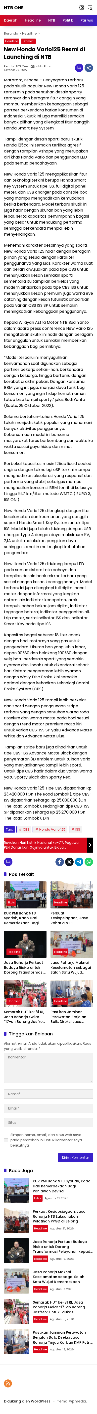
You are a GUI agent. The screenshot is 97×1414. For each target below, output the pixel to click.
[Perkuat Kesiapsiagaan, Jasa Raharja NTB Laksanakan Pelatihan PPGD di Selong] (71, 894)
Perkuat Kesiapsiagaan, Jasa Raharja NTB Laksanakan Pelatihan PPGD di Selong (70, 918)
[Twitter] (69, 862)
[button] (82, 8)
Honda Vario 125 (52, 829)
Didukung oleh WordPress (27, 1401)
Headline (11, 41)
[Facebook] (59, 862)
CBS (26, 829)
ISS (77, 829)
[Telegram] (79, 862)
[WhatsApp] (89, 862)
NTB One (14, 8)
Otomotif (28, 41)
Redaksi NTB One (16, 66)
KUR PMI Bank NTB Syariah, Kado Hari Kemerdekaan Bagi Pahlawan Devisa (21, 918)
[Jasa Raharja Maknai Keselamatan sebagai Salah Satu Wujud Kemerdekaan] (71, 944)
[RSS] (8, 1383)
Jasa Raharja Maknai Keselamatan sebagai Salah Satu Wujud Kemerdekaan (70, 967)
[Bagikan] (89, 68)
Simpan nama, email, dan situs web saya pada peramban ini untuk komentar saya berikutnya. (46, 1140)
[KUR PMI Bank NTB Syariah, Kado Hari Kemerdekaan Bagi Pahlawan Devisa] (25, 894)
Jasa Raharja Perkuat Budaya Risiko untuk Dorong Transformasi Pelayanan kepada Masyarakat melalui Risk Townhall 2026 (23, 967)
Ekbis (11, 902)
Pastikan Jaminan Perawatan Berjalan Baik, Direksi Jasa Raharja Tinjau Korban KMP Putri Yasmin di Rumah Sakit (70, 1017)
